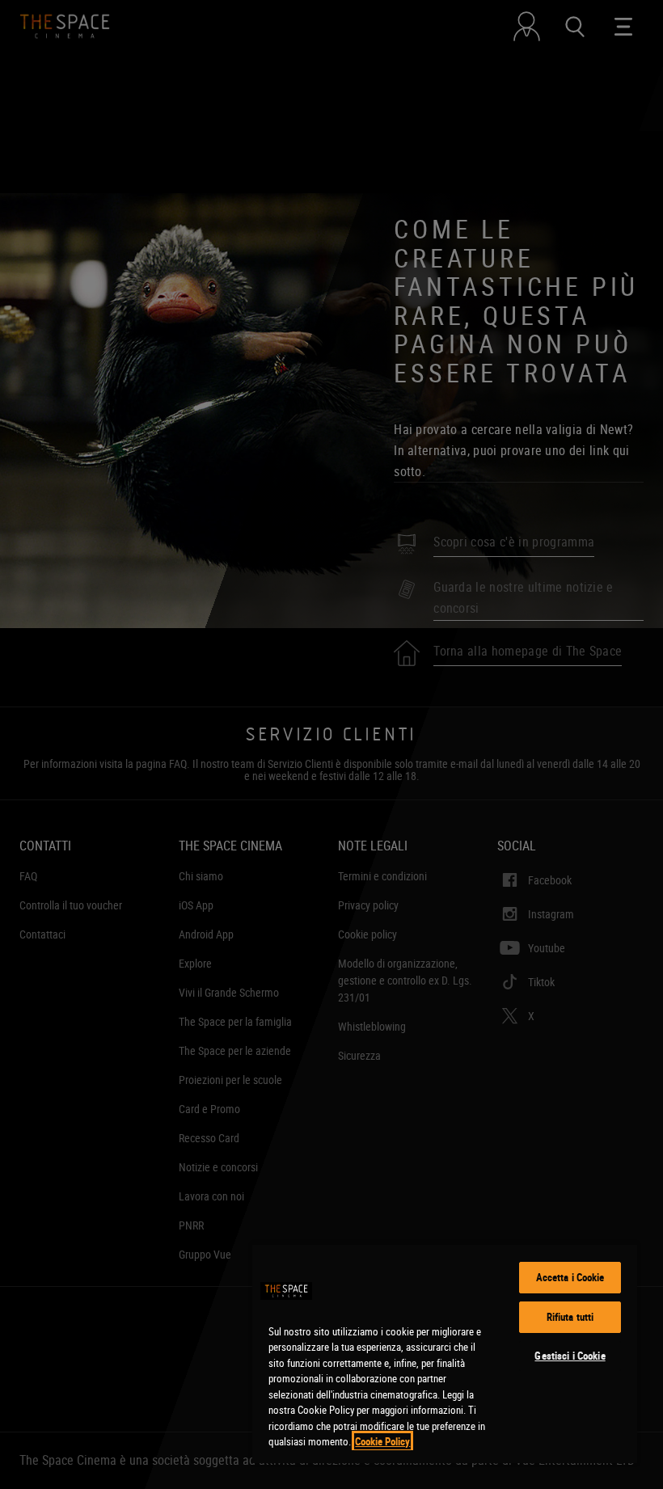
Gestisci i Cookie (569, 1355)
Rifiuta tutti (570, 1317)
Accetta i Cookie (570, 1277)
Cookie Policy (382, 1441)
